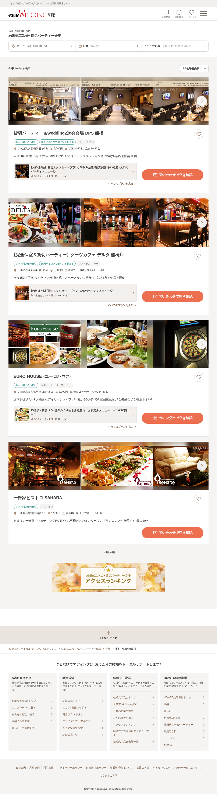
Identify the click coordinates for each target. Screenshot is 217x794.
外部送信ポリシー (96, 767)
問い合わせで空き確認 (176, 175)
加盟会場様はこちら (121, 767)
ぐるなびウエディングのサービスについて (177, 767)
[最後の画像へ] (202, 101)
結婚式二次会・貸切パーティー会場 (81, 648)
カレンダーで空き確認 (176, 418)
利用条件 (48, 767)
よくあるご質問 (108, 775)
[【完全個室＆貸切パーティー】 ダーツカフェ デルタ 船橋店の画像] (108, 222)
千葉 (108, 648)
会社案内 (21, 767)
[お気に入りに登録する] (198, 134)
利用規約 (34, 767)
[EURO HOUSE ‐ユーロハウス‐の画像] (108, 344)
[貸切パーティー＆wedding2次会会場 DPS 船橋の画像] (108, 101)
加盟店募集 (142, 767)
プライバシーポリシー (69, 767)
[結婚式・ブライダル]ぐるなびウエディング (32, 648)
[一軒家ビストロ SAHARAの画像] (108, 466)
